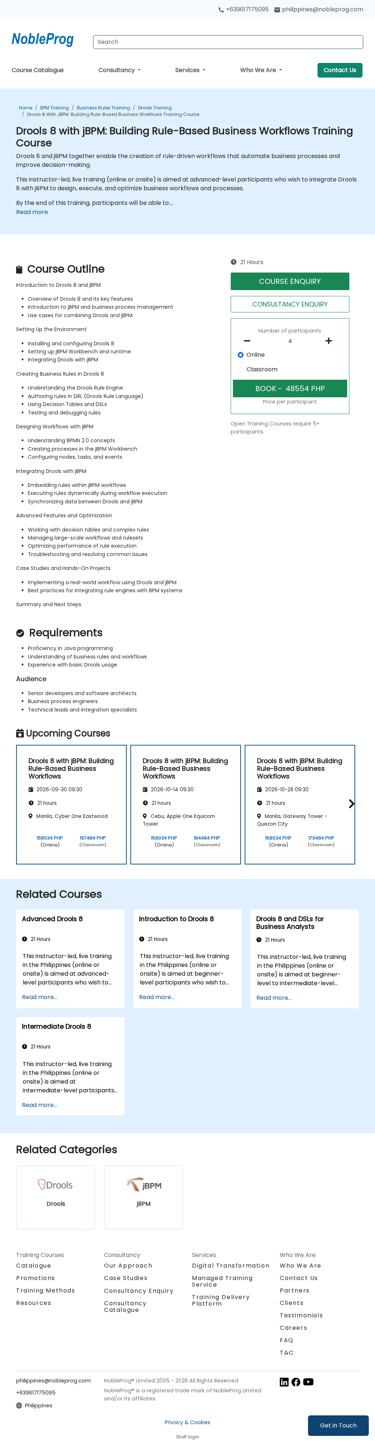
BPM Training (54, 108)
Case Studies (126, 1278)
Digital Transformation (231, 1265)
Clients (292, 1303)
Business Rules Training (103, 108)
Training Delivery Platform (221, 1300)
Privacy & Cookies (187, 1422)
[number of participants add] (331, 341)
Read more (32, 212)
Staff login (187, 1437)
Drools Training (155, 108)
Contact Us (340, 70)
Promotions (35, 1278)
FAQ (287, 1340)
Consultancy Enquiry (139, 1291)
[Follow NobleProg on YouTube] (308, 1382)
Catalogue (33, 1265)
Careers (293, 1328)
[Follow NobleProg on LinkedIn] (284, 1382)
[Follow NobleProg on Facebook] (296, 1382)
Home (25, 108)
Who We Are (259, 70)
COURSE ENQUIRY (290, 281)
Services (188, 70)
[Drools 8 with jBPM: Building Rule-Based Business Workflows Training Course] (49, 38)
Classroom (262, 369)
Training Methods (45, 1290)
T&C (287, 1352)
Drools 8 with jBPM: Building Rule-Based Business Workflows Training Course (113, 114)
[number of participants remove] (249, 341)
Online (255, 354)
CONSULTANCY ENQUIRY (290, 304)
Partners (295, 1290)
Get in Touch (338, 1425)
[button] (349, 803)
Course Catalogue (38, 70)
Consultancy (117, 70)
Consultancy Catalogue (125, 1306)
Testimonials (301, 1315)
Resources (33, 1303)
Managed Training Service (222, 1281)
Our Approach (128, 1265)
